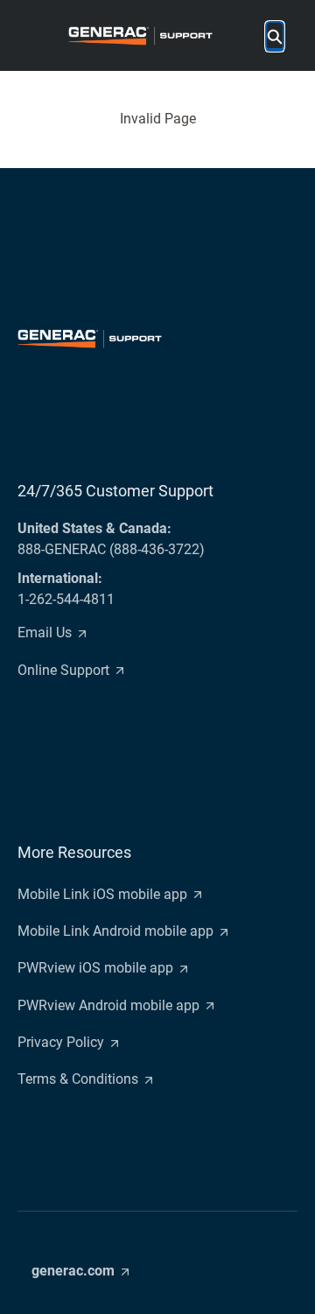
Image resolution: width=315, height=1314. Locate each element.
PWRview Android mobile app (109, 1005)
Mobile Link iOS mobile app (102, 894)
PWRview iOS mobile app (95, 967)
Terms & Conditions (78, 1079)
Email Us (45, 632)
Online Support (63, 670)
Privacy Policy (61, 1042)
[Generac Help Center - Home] (140, 36)
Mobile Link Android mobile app (116, 931)
